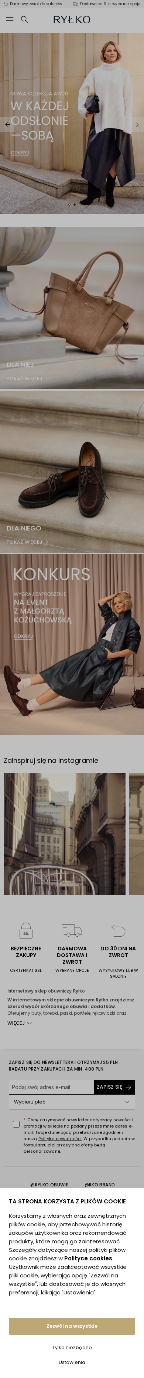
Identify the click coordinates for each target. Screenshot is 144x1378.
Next (136, 124)
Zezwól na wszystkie (72, 1326)
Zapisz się (109, 1087)
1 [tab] (69, 204)
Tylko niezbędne (72, 1347)
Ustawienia (72, 1362)
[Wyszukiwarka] (25, 19)
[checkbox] (16, 1124)
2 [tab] (74, 204)
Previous (7, 124)
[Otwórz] (127, 1102)
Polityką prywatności (60, 1139)
